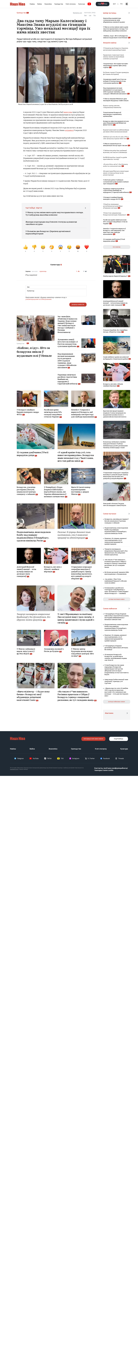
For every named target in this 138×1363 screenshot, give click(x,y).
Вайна (39, 4)
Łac (90, 15)
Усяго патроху (71, 4)
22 (95, 417)
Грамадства (58, 4)
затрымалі (69, 130)
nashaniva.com (14, 769)
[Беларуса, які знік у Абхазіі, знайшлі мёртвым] (56, 564)
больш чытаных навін (117, 599)
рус (121, 4)
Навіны (32, 4)
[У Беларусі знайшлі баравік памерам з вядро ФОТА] (29, 404)
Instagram (75, 758)
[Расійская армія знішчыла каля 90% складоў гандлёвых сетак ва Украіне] (56, 404)
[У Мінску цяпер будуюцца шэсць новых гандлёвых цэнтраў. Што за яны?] (83, 643)
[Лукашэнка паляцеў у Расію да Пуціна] (56, 643)
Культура (81, 4)
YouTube (36, 758)
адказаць (43, 271)
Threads (121, 758)
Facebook (106, 758)
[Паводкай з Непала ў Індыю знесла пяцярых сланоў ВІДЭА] (116, 494)
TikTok (49, 758)
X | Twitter (91, 758)
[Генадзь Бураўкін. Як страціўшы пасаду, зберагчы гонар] (116, 321)
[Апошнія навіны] (129, 43)
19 (36, 494)
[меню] (127, 4)
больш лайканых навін (116, 701)
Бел (114, 4)
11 (79, 656)
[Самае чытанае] (129, 514)
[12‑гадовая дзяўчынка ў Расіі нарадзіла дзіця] (36, 443)
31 (86, 538)
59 (44, 620)
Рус (95, 15)
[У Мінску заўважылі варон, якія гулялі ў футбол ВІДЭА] (29, 643)
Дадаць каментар (78, 304)
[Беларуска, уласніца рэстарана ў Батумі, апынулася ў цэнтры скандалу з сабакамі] (29, 483)
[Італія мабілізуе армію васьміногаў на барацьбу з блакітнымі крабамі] (116, 348)
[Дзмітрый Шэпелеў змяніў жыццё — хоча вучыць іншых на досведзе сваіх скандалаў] (29, 564)
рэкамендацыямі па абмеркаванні (38, 299)
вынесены (68, 112)
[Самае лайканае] (129, 608)
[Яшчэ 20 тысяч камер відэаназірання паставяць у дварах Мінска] (83, 483)
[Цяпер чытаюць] (129, 13)
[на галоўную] (17, 4)
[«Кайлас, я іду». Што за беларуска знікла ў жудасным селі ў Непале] (36, 336)
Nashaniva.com (77, 13)
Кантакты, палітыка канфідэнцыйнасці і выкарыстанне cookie (111, 769)
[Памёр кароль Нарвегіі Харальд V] (116, 266)
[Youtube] (89, 4)
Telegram (20, 758)
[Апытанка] (127, 713)
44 (95, 700)
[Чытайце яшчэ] (85, 208)
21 (60, 651)
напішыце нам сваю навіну (93, 739)
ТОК (62, 758)
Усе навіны (116, 247)
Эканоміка (48, 4)
